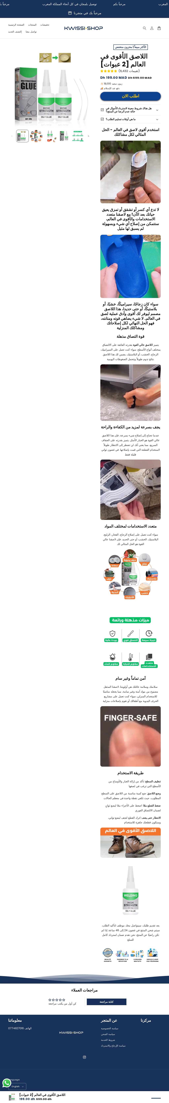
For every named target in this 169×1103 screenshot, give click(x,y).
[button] (144, 28)
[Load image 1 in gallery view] (22, 136)
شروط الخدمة (108, 1040)
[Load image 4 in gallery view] (64, 136)
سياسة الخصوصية (109, 1028)
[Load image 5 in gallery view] (78, 136)
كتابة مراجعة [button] (107, 1002)
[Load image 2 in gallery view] (36, 136)
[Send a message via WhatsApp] (7, 1083)
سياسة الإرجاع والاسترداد (113, 1045)
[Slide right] (88, 136)
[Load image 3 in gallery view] (50, 136)
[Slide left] (12, 136)
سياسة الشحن (108, 1034)
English (16, 1086)
